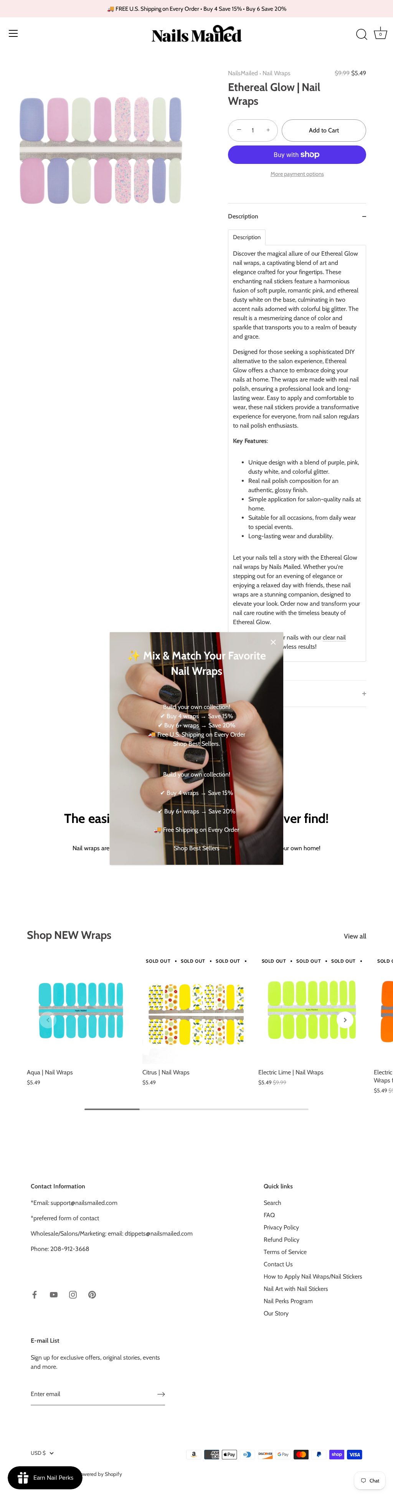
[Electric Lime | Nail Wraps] (312, 1010)
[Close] (273, 642)
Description (247, 237)
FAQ (269, 1215)
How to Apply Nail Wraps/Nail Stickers (313, 1276)
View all (355, 936)
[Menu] (13, 33)
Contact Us (278, 1264)
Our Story (276, 1313)
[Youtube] (54, 1294)
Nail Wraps (277, 73)
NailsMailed (243, 73)
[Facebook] (34, 1294)
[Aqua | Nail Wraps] (81, 1010)
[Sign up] (161, 1394)
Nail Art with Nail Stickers (296, 1288)
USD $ (38, 1453)
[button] (48, 1019)
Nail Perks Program (288, 1301)
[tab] (297, 455)
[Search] (361, 34)
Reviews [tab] (239, 693)
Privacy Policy (281, 1227)
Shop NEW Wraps (69, 935)
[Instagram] (73, 1294)
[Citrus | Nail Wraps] (196, 1010)
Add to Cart (324, 130)
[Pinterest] (92, 1294)
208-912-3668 (69, 1248)
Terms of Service (285, 1252)
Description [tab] (243, 216)
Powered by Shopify (99, 1474)
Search (272, 1202)
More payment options (297, 173)
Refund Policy (281, 1239)
